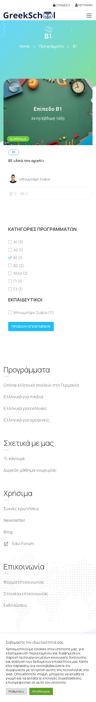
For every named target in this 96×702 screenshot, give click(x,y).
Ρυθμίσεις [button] (16, 691)
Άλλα (21, 273)
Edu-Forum (22, 543)
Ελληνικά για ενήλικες (25, 408)
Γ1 (18, 281)
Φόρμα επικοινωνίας (23, 582)
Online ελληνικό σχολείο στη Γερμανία (41, 385)
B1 (13, 152)
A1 (18, 242)
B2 (19, 265)
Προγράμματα (51, 46)
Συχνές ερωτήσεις (21, 508)
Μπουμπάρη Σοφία (34, 312)
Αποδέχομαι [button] (41, 691)
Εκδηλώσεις (15, 605)
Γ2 (18, 289)
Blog (7, 532)
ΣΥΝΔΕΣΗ (62, 5)
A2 (18, 249)
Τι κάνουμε (14, 458)
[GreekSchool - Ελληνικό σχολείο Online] (29, 15)
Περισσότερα (48, 112)
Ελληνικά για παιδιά (23, 396)
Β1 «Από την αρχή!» (26, 160)
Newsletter (14, 520)
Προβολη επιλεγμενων (31, 326)
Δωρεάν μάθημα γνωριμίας (30, 470)
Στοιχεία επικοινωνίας (25, 593)
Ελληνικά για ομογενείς (26, 420)
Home (25, 46)
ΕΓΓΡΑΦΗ (86, 5)
